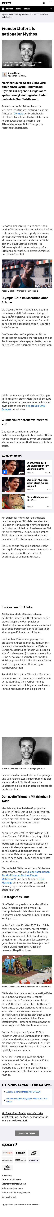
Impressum (7, 1175)
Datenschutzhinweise (11, 1179)
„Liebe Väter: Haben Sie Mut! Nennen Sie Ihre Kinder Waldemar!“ (26, 875)
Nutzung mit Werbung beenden (16, 1192)
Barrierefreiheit (9, 1197)
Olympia (18, 113)
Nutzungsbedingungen (12, 1188)
